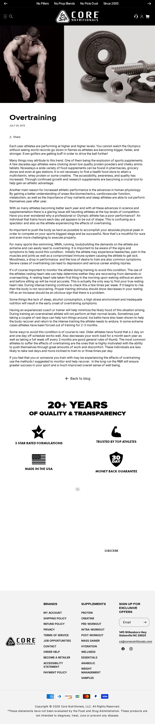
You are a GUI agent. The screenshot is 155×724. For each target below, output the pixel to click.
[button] (11, 16)
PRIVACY (49, 629)
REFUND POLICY (54, 623)
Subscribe (111, 551)
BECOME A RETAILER (56, 657)
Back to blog (80, 378)
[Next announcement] (149, 4)
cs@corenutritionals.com (135, 641)
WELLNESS (88, 651)
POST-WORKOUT (92, 635)
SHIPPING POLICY (55, 618)
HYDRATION (89, 646)
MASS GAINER (90, 640)
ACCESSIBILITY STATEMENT (53, 664)
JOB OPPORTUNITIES (57, 640)
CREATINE (87, 618)
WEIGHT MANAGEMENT (91, 670)
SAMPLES (87, 677)
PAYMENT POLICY (55, 672)
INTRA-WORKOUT (93, 629)
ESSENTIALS (89, 657)
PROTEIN (87, 612)
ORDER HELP (51, 651)
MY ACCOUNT (52, 612)
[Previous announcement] (6, 4)
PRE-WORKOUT (91, 623)
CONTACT (49, 646)
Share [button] (16, 136)
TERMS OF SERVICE (56, 635)
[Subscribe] (145, 622)
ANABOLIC (88, 663)
